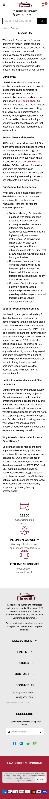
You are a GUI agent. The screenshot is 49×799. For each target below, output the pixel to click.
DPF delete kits (30, 161)
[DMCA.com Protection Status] (35, 743)
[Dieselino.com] (24, 4)
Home (5, 28)
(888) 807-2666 (24, 697)
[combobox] (24, 21)
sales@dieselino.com (24, 692)
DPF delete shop (26, 101)
